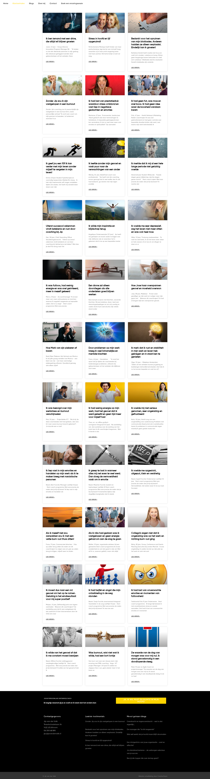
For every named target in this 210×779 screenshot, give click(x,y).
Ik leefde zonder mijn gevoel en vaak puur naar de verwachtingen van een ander (105, 166)
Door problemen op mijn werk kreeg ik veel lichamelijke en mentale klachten (104, 351)
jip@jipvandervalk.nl (52, 734)
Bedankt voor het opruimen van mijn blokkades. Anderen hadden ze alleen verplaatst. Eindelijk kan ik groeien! (104, 733)
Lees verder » (50, 61)
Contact (53, 3)
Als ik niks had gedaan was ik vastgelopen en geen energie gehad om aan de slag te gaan (105, 536)
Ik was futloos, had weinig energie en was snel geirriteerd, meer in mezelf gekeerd (62, 288)
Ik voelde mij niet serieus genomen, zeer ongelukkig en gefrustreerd (146, 411)
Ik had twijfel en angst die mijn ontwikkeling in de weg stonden (104, 593)
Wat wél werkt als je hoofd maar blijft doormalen (146, 734)
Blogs (31, 3)
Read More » (89, 724)
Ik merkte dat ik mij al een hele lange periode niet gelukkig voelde (147, 166)
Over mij (41, 3)
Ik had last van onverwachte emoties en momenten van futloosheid (146, 593)
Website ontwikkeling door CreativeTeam (152, 776)
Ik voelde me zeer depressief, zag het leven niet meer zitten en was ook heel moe (146, 229)
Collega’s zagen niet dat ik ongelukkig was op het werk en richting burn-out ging (147, 536)
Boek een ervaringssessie (72, 3)
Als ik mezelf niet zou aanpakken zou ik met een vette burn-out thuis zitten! (60, 536)
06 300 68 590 (50, 731)
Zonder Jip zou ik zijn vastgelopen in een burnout (105, 721)
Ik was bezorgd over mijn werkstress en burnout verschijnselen (59, 411)
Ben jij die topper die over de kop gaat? (143, 758)
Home (5, 3)
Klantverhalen (19, 3)
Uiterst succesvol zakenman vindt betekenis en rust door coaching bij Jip (60, 229)
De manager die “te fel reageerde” (141, 729)
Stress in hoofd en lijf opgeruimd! (98, 740)
